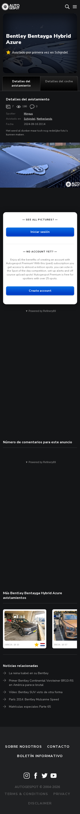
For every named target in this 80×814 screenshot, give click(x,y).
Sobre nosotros (23, 746)
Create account (40, 291)
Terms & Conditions (26, 794)
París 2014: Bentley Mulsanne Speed (34, 699)
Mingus (28, 113)
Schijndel (29, 118)
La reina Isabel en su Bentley (28, 673)
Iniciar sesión (40, 232)
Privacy (61, 794)
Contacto (58, 746)
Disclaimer (40, 803)
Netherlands (44, 118)
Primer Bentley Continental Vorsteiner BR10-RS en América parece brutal (41, 683)
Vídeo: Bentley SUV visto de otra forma (36, 692)
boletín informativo (40, 756)
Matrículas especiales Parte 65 (30, 707)
